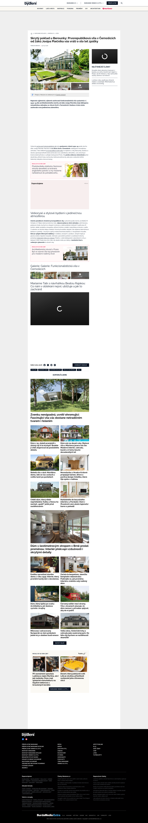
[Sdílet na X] (48, 365)
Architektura (95, 8)
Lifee (95, 753)
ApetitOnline (98, 744)
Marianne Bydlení (40, 33)
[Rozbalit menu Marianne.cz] (76, 3)
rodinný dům (43, 369)
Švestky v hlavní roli (38, 799)
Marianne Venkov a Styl (93, 3)
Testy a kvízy (43, 778)
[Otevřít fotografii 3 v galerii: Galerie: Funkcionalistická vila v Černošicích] (64, 86)
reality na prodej (69, 369)
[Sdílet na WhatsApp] (55, 365)
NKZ (86, 815)
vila (79, 369)
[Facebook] (23, 739)
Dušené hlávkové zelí (27, 799)
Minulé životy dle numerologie (39, 788)
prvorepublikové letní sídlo (54, 150)
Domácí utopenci (47, 804)
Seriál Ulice (36, 790)
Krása (60, 746)
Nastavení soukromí (29, 761)
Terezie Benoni (35, 45)
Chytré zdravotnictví (45, 790)
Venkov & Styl (63, 763)
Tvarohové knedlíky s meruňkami (40, 803)
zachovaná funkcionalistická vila (46, 146)
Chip (94, 750)
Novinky (40, 8)
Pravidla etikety (25, 778)
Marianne (69, 815)
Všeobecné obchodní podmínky (33, 763)
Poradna (70, 8)
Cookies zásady (27, 765)
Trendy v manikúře (26, 788)
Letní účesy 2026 (47, 791)
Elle (94, 746)
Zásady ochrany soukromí (31, 759)
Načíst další (59, 643)
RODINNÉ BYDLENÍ (55, 369)
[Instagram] (26, 739)
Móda (59, 744)
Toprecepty (97, 755)
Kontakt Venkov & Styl (30, 755)
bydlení (34, 369)
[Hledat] (121, 3)
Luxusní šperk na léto (27, 793)
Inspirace (60, 8)
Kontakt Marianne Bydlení (31, 753)
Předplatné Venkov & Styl (31, 748)
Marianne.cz (71, 3)
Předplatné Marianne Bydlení (33, 746)
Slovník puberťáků (35, 778)
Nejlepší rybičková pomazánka (34, 804)
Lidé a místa (50, 8)
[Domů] (30, 3)
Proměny (79, 8)
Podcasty (61, 759)
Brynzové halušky (26, 806)
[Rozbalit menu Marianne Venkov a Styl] (102, 3)
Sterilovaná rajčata (26, 803)
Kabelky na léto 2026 (36, 791)
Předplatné (112, 3)
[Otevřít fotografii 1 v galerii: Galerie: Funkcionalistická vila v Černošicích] (36, 86)
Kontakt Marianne (28, 750)
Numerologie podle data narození (39, 780)
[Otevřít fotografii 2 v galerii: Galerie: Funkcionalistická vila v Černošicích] (50, 86)
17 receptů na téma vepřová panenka (41, 801)
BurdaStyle (92, 815)
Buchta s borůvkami (36, 806)
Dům (57, 33)
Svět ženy (96, 748)
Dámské (82, 815)
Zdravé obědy (39, 782)
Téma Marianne (63, 761)
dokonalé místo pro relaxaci (46, 238)
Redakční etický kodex (30, 757)
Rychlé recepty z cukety (48, 806)
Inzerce (25, 767)
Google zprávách (61, 94)
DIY (86, 8)
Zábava (60, 750)
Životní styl (62, 748)
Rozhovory (62, 753)
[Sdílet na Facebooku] (45, 365)
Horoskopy (62, 757)
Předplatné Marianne (30, 744)
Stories (60, 755)
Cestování (28, 780)
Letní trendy (32, 782)
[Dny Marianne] (107, 8)
